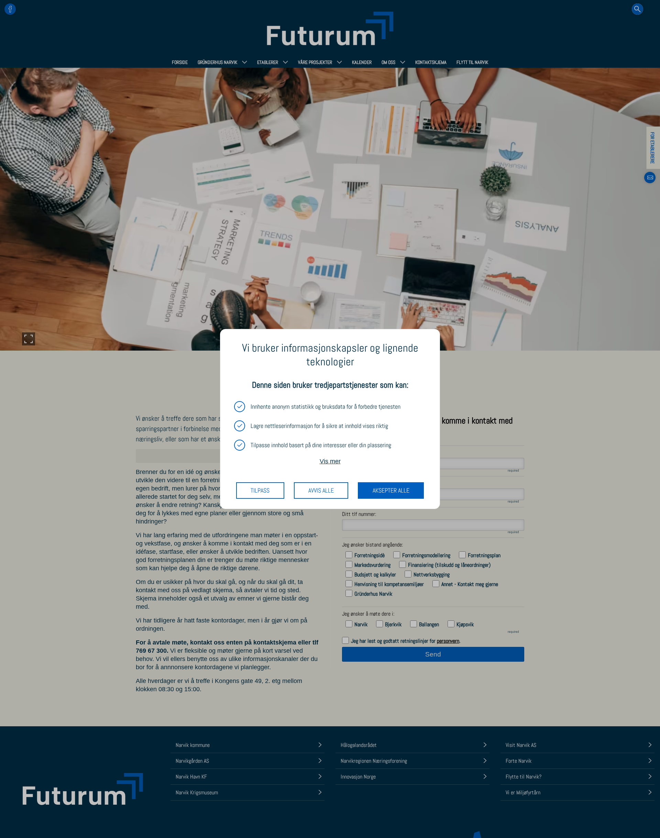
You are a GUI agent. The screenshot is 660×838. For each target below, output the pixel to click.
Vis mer (330, 461)
